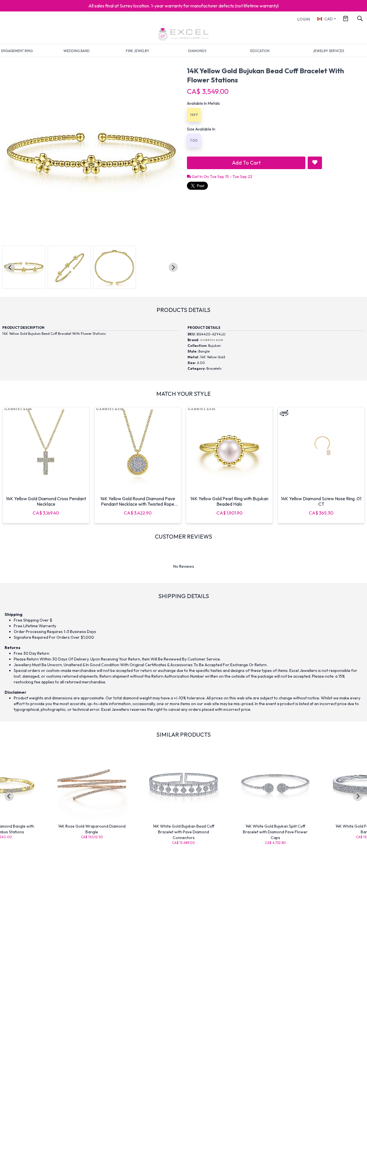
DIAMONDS (197, 51)
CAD (328, 18)
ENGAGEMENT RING (17, 51)
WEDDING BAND (76, 51)
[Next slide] (173, 267)
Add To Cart (246, 162)
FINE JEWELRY (137, 51)
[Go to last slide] (9, 796)
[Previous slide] (10, 267)
